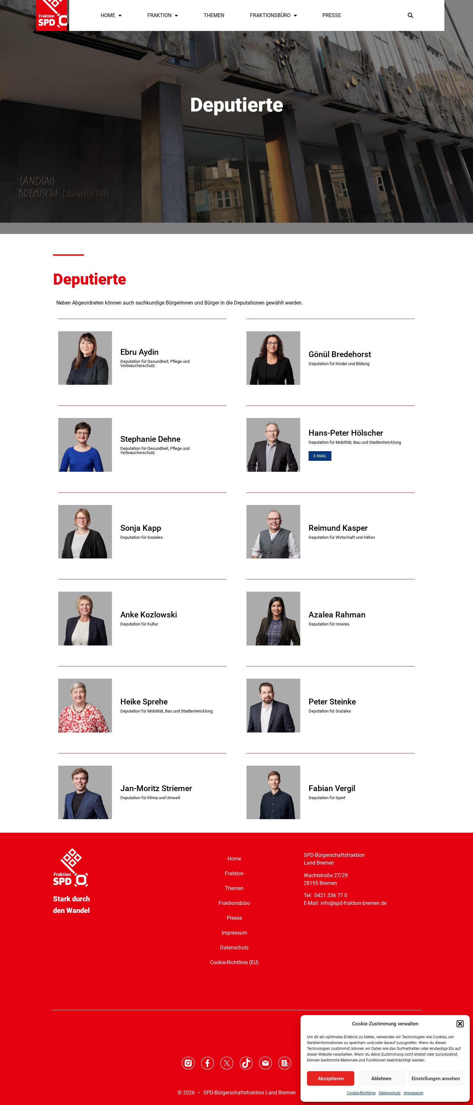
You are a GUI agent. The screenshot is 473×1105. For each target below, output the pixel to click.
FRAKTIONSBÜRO (270, 15)
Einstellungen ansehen (436, 1078)
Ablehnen (381, 1078)
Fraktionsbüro (234, 903)
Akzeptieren (331, 1078)
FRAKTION (159, 15)
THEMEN (214, 15)
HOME (108, 15)
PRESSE (331, 15)
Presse (234, 918)
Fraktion (234, 873)
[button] (460, 1024)
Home (234, 859)
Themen (234, 888)
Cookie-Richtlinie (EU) (234, 962)
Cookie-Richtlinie (361, 1093)
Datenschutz (390, 1093)
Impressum (413, 1093)
